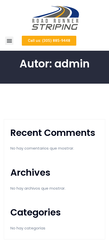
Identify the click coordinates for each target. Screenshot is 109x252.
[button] (9, 41)
